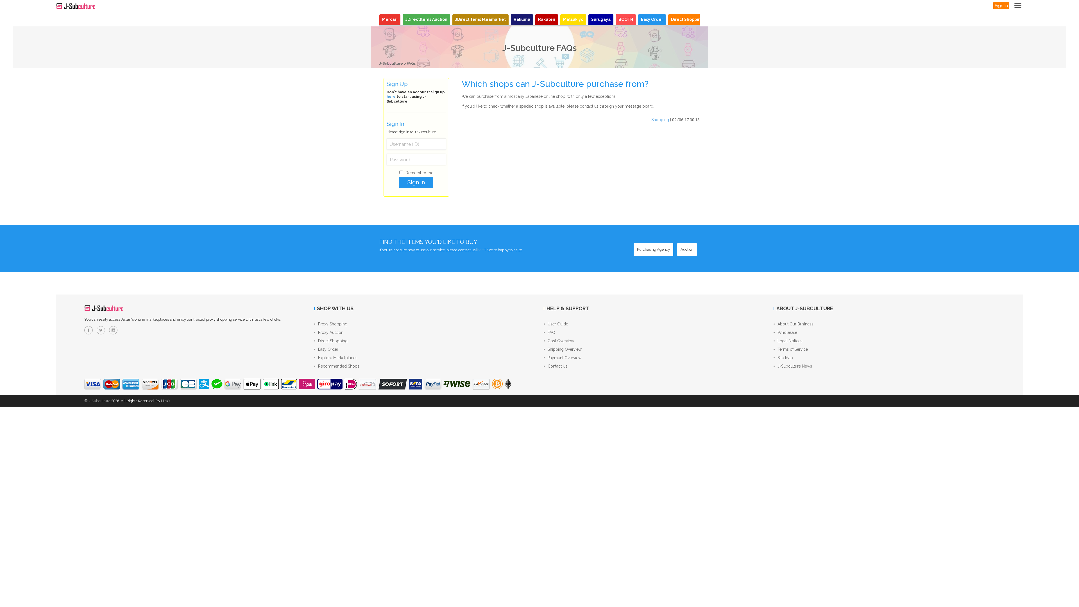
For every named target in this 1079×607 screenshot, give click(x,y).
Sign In (1001, 5)
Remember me (419, 173)
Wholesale (787, 332)
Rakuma (522, 19)
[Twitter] (101, 330)
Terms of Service (792, 349)
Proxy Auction (330, 332)
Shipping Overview (565, 349)
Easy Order (652, 19)
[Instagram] (113, 330)
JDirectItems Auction (426, 19)
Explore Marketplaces (337, 357)
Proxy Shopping (332, 324)
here (391, 96)
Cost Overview (561, 341)
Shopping (660, 119)
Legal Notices (790, 341)
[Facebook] (88, 330)
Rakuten (546, 19)
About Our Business (795, 324)
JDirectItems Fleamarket (480, 19)
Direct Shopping (687, 19)
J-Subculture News (794, 366)
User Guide (558, 324)
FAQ (551, 332)
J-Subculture (391, 63)
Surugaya (601, 19)
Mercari (390, 19)
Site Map (785, 357)
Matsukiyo (573, 19)
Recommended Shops (338, 366)
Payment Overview (564, 357)
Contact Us (558, 366)
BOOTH (625, 19)
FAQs (411, 63)
